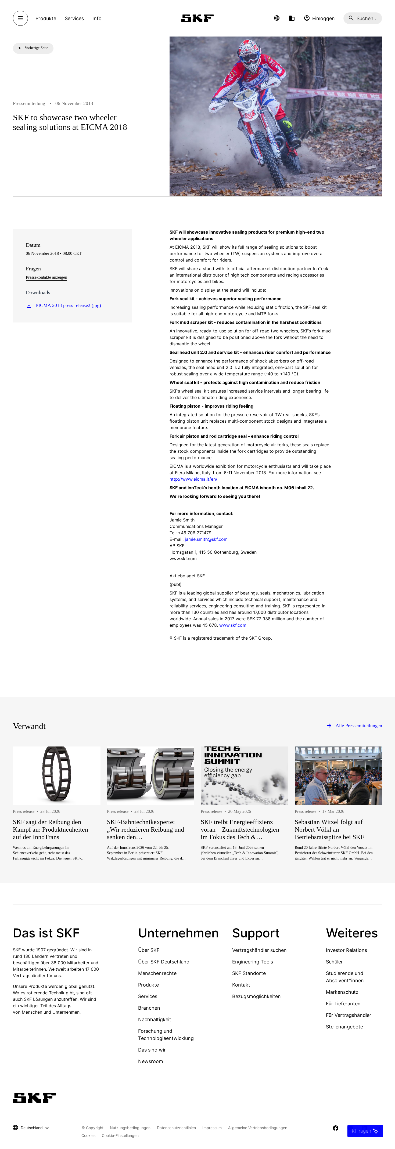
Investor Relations (346, 950)
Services (147, 996)
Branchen (149, 1008)
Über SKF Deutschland (163, 962)
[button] (277, 18)
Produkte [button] (45, 18)
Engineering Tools (252, 962)
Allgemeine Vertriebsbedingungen (257, 1127)
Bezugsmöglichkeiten (256, 996)
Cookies (88, 1135)
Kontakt (241, 985)
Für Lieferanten (343, 1003)
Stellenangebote (344, 1027)
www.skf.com (232, 625)
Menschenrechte (157, 973)
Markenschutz (342, 992)
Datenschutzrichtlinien (176, 1127)
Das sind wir (152, 1050)
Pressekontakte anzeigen (46, 277)
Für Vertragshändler (348, 1015)
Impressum (212, 1127)
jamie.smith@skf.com (206, 539)
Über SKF (149, 950)
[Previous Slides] (26, 820)
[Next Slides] (368, 820)
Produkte (148, 985)
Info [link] (97, 18)
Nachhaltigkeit (154, 1019)
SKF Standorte (249, 973)
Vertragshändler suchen (259, 950)
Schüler (334, 962)
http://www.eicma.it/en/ (193, 479)
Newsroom (150, 1061)
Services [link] (74, 18)
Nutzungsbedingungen (130, 1127)
